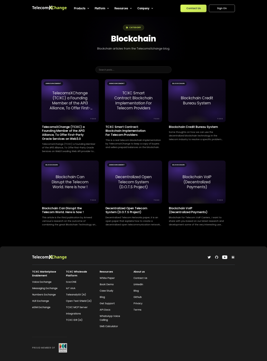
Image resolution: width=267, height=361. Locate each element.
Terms (137, 310)
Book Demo (107, 284)
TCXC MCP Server (77, 307)
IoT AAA (70, 288)
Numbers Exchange (44, 294)
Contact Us (193, 8)
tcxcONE (71, 282)
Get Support (107, 303)
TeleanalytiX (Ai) (76, 294)
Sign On (222, 8)
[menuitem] (82, 8)
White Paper (107, 278)
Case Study (106, 290)
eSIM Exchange (41, 307)
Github (138, 297)
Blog (102, 297)
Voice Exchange (41, 282)
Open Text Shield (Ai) (79, 301)
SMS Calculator (109, 326)
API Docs (105, 310)
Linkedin (138, 284)
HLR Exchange (40, 301)
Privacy (138, 303)
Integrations (73, 313)
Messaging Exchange (44, 288)
